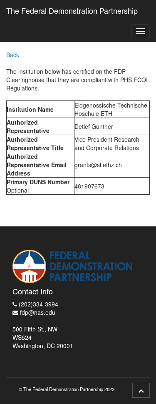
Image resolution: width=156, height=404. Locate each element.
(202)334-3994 (37, 304)
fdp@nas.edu (36, 312)
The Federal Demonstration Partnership (72, 10)
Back (12, 54)
